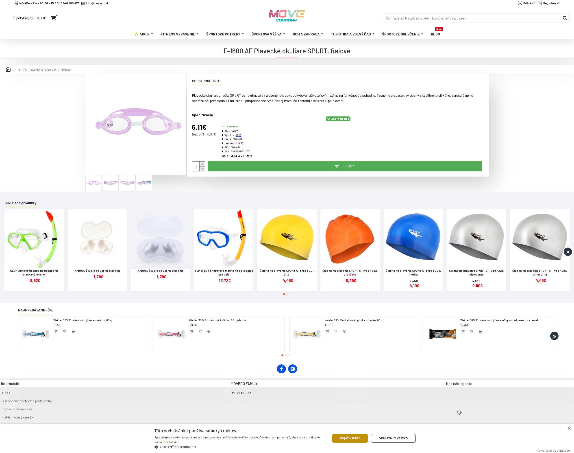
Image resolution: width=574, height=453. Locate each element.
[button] (6, 252)
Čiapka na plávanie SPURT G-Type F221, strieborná (476, 272)
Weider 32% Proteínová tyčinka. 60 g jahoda (217, 320)
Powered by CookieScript (553, 450)
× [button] (569, 428)
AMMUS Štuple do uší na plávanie (97, 270)
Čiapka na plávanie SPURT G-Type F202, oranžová (350, 272)
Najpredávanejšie (35, 310)
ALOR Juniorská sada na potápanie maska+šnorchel (34, 272)
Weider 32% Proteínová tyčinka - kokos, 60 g (82, 320)
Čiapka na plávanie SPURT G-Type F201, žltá (287, 272)
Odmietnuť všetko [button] (393, 438)
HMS (238, 135)
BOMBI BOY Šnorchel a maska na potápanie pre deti (224, 272)
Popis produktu (206, 81)
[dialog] (287, 438)
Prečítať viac (171, 442)
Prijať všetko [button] (350, 438)
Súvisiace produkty (20, 203)
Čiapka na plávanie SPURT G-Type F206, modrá (413, 272)
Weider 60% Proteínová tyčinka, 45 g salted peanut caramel (499, 320)
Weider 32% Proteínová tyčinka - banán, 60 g (354, 320)
